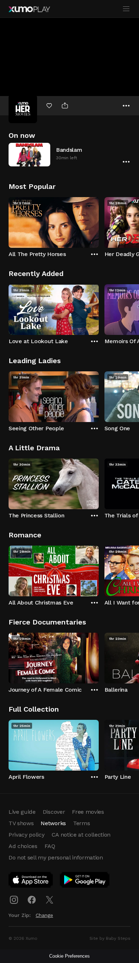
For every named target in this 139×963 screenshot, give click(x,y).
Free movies (88, 811)
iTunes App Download (31, 881)
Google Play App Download (85, 881)
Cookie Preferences (69, 956)
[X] (49, 899)
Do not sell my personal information (56, 857)
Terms (81, 823)
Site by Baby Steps (109, 938)
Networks (53, 823)
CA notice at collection (81, 834)
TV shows (21, 823)
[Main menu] (126, 9)
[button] (69, 154)
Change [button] (44, 915)
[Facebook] (31, 899)
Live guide (22, 811)
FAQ (50, 846)
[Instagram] (14, 899)
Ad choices (23, 846)
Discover (54, 811)
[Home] (29, 9)
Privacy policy (27, 834)
